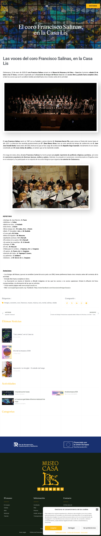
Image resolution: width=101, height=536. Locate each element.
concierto (13, 303)
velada (54, 303)
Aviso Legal (84, 532)
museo (30, 303)
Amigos (6, 303)
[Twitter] (42, 489)
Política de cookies (61, 532)
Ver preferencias (89, 528)
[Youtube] (50, 489)
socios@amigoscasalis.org (17, 288)
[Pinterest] (58, 489)
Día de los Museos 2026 (71, 392)
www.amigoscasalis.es (29, 285)
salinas (49, 303)
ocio (39, 303)
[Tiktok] (54, 489)
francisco (24, 303)
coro (18, 303)
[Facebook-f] (39, 489)
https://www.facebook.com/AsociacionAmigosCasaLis (52, 288)
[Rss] (62, 489)
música (35, 303)
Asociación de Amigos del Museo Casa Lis (50, 75)
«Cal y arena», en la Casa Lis (22, 392)
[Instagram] (46, 489)
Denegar (71, 528)
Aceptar (53, 528)
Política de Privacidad (73, 532)
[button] (97, 509)
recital (44, 303)
